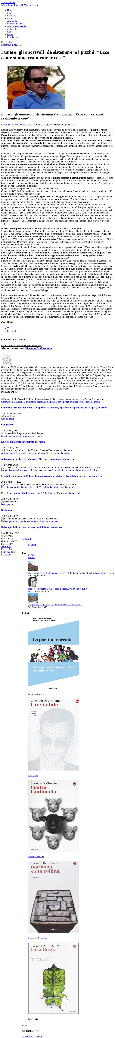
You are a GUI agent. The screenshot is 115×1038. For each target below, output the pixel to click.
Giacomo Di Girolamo (11, 124)
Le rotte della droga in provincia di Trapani (21, 436)
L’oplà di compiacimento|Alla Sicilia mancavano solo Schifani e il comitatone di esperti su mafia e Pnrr (49, 470)
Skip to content (8, 2)
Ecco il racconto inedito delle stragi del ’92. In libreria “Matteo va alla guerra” (37, 487)
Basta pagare (7, 504)
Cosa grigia (33, 1019)
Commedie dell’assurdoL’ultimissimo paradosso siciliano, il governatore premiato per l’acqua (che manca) (51, 402)
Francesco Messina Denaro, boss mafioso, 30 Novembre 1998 (57, 588)
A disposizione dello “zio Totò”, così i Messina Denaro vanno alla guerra (35, 453)
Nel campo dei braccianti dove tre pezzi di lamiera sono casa (29, 521)
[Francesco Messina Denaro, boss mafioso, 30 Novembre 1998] (33, 586)
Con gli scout (7, 419)
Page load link (8, 552)
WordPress (6, 546)
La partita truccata (36, 694)
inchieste (70, 124)
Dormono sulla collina (37, 938)
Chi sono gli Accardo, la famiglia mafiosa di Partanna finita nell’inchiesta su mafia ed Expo (71, 573)
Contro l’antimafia (36, 857)
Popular (31, 554)
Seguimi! (26, 539)
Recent (31, 557)
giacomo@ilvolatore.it (11, 45)
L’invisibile (33, 775)
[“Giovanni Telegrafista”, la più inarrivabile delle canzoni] (33, 602)
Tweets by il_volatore (32, 1036)
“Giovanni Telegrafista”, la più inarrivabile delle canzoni (54, 604)
